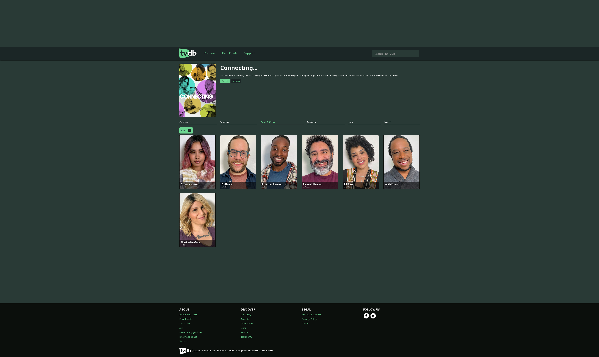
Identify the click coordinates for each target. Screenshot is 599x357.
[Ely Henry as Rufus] (238, 191)
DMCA (305, 323)
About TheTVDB (188, 314)
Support (249, 53)
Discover (210, 53)
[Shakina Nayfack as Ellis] (197, 249)
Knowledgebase (188, 336)
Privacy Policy (309, 319)
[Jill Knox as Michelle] (361, 191)
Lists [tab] (350, 122)
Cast (185, 130)
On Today (246, 314)
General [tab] (183, 122)
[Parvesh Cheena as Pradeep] (320, 191)
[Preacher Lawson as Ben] (279, 191)
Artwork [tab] (311, 122)
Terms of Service (311, 314)
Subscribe (184, 323)
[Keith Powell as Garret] (401, 191)
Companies (247, 323)
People (244, 332)
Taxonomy (246, 336)
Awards (245, 319)
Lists (243, 327)
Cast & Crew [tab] (268, 122)
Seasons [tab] (224, 122)
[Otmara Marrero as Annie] (197, 191)
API (181, 327)
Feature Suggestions (190, 332)
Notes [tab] (387, 122)
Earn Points (230, 53)
